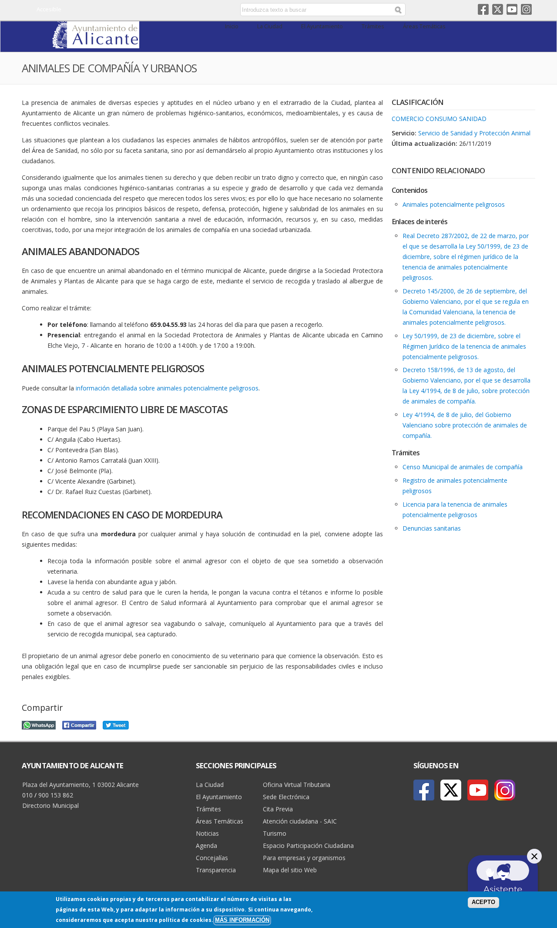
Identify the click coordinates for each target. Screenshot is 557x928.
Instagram (526, 9)
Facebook (483, 9)
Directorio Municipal (50, 805)
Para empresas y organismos (304, 858)
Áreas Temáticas (424, 26)
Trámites (373, 26)
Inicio (231, 26)
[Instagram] (504, 790)
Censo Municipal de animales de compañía (463, 467)
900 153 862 (55, 795)
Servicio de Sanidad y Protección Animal (474, 133)
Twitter (497, 9)
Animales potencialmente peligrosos (454, 204)
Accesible (49, 9)
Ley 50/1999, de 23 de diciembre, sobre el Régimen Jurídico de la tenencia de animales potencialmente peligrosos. (464, 346)
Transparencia (216, 870)
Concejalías (212, 858)
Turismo (274, 833)
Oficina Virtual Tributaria (296, 784)
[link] (95, 43)
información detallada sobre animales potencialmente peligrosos (167, 388)
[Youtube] (477, 790)
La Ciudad (269, 26)
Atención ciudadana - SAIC (300, 821)
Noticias (207, 833)
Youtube (512, 9)
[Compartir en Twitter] (116, 724)
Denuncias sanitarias (432, 528)
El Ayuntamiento (322, 26)
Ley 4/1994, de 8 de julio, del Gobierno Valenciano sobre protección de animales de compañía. (465, 425)
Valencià (179, 10)
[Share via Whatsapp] (39, 724)
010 (27, 795)
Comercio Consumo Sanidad (439, 118)
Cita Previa (278, 809)
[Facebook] (423, 790)
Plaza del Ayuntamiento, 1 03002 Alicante (80, 784)
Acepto (483, 902)
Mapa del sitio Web (290, 870)
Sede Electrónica (286, 797)
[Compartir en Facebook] (79, 724)
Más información (242, 920)
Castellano (166, 10)
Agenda (206, 845)
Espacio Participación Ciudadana (308, 845)
